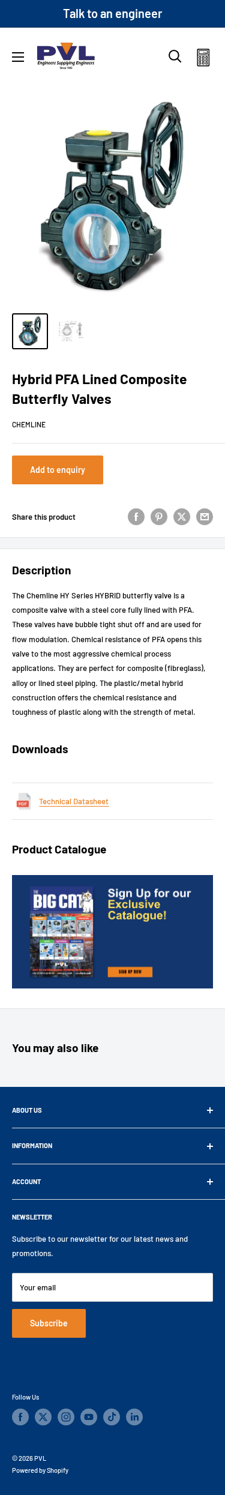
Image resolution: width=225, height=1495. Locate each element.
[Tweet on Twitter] (181, 516)
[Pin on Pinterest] (159, 516)
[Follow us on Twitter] (43, 1417)
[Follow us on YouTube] (88, 1417)
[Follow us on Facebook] (20, 1417)
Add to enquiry (57, 470)
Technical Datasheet (74, 801)
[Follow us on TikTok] (111, 1417)
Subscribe (49, 1323)
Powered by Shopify (40, 1470)
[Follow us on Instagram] (66, 1417)
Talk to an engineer (113, 13)
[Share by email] (204, 516)
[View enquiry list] (203, 59)
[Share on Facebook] (136, 516)
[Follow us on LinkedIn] (134, 1417)
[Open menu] (18, 57)
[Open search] (175, 56)
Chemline (29, 424)
